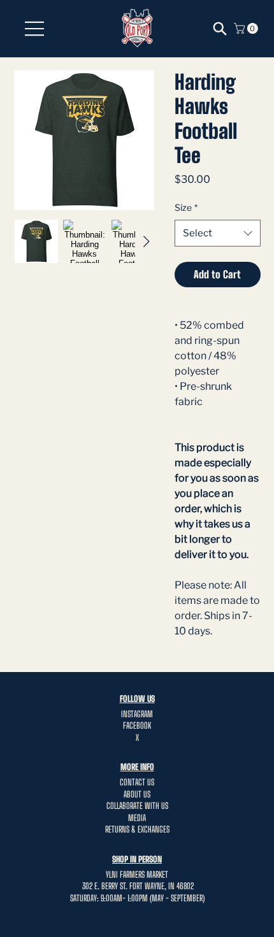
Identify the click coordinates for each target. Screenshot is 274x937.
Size (186, 207)
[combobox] (218, 233)
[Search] (219, 28)
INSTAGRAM (137, 714)
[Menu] (35, 29)
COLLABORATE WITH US (137, 806)
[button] (247, 28)
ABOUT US (137, 794)
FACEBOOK (137, 725)
